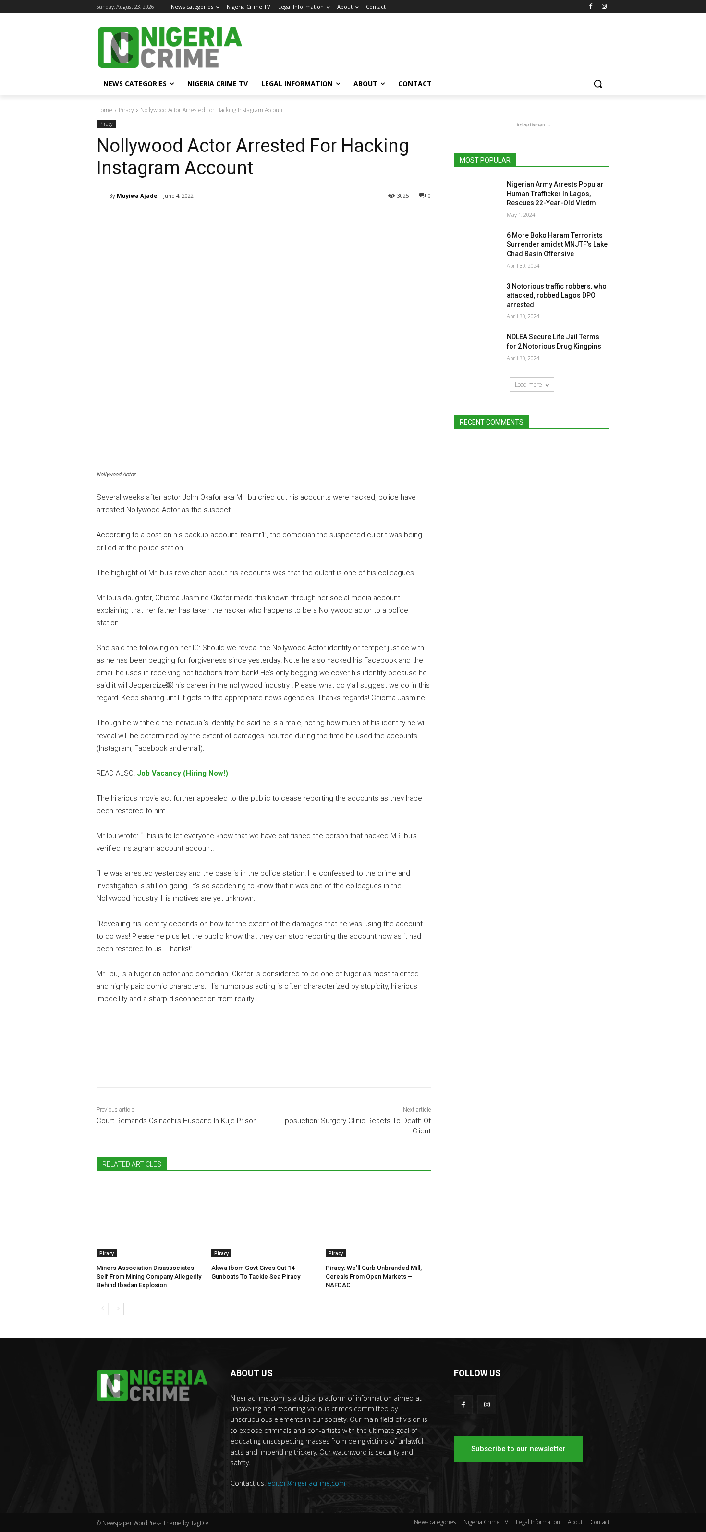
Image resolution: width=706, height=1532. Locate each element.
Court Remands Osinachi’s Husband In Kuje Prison (177, 1121)
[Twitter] (209, 220)
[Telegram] (187, 220)
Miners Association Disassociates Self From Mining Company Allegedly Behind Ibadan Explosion (149, 1276)
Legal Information (538, 1522)
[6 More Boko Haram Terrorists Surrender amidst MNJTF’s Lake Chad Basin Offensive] (477, 247)
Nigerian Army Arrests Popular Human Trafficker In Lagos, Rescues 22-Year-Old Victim (555, 193)
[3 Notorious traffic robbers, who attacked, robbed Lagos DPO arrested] (477, 298)
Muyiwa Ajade (137, 195)
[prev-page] (103, 1309)
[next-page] (118, 1309)
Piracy (126, 110)
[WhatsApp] (232, 220)
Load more (528, 384)
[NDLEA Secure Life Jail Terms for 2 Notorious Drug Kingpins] (477, 348)
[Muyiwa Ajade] (103, 196)
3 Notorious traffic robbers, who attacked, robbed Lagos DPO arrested (557, 295)
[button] (597, 83)
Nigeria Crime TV (485, 1522)
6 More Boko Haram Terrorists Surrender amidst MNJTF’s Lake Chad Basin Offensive (557, 244)
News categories (435, 1522)
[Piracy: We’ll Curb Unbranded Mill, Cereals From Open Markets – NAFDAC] (378, 1220)
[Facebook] (590, 7)
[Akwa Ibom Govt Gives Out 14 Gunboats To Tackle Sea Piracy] (263, 1220)
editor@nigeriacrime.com (306, 1483)
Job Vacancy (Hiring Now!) (182, 773)
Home (104, 110)
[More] (254, 220)
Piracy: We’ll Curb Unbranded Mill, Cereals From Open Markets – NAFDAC (374, 1276)
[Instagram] (603, 7)
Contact (599, 1522)
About (575, 1522)
